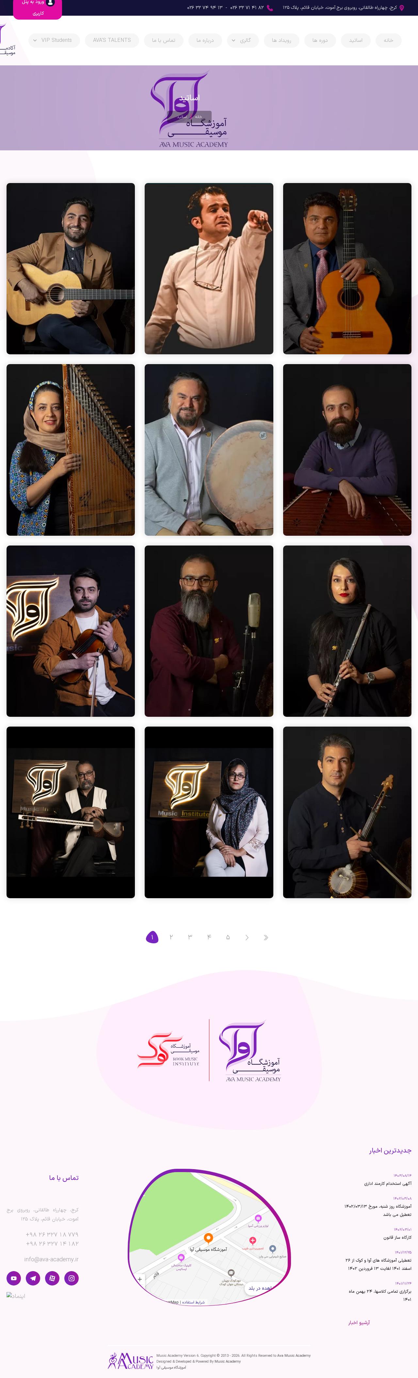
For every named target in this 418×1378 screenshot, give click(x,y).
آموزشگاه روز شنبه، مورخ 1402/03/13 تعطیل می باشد (378, 1210)
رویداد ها (281, 40)
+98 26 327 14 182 (52, 1244)
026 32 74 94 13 (204, 8)
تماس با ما (163, 40)
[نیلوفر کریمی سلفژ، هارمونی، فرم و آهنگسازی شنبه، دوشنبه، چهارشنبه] (209, 812)
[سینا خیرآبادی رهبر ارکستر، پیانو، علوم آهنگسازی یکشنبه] (209, 268)
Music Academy (228, 1362)
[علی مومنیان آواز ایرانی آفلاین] (209, 631)
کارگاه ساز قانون (397, 1238)
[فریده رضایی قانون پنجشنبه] (71, 449)
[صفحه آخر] (266, 937)
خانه (389, 40)
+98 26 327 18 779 (52, 1235)
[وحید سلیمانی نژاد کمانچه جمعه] (347, 812)
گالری (245, 40)
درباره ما (205, 40)
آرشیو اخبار (359, 1323)
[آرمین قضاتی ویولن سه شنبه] (71, 631)
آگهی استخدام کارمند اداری (387, 1184)
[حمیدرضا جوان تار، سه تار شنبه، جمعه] (71, 812)
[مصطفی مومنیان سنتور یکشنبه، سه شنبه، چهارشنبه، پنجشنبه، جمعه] (347, 449)
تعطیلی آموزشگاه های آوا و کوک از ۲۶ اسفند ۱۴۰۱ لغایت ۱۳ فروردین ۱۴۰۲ (378, 1264)
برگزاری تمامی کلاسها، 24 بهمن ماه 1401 (380, 1295)
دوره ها (320, 40)
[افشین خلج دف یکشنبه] (209, 449)
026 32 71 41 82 (247, 8)
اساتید (355, 40)
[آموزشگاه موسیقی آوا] (250, 1050)
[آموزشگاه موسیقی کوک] (168, 1050)
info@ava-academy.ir (51, 1259)
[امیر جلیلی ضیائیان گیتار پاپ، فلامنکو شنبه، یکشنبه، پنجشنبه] (71, 268)
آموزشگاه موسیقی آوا (171, 1367)
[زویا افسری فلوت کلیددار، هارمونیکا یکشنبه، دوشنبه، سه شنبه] (347, 631)
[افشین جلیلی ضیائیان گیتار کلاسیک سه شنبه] (347, 268)
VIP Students (56, 40)
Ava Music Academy (294, 1356)
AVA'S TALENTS (112, 40)
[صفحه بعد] (247, 937)
